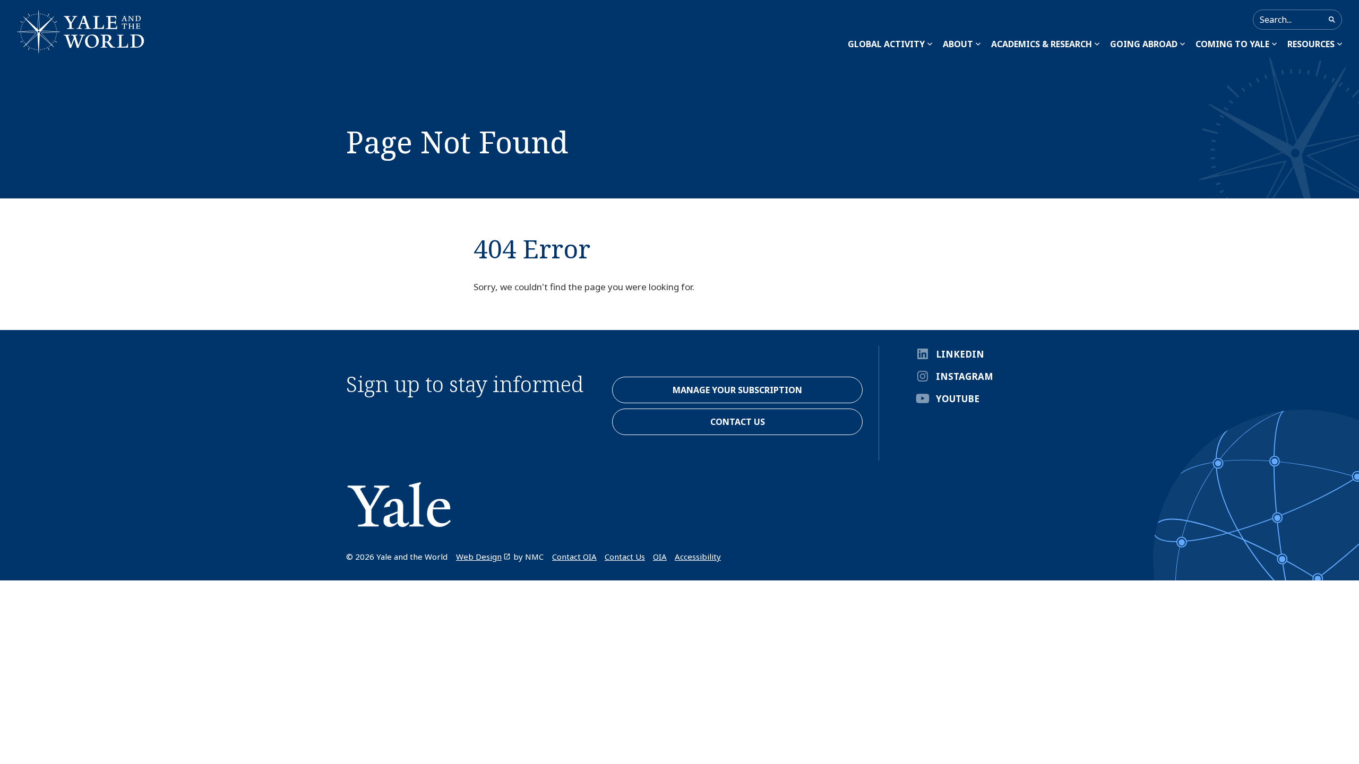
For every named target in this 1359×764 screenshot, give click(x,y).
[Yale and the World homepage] (80, 32)
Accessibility (698, 556)
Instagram (964, 376)
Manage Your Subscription (737, 390)
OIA (660, 556)
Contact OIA (574, 556)
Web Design (479, 556)
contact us (737, 422)
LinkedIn (960, 354)
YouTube (957, 399)
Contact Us (625, 556)
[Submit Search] (1332, 20)
